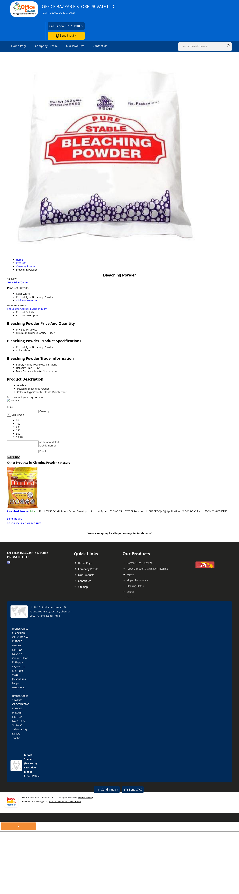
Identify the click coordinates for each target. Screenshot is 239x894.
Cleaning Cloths (135, 586)
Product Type (23, 347)
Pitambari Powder (18, 511)
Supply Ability (24, 364)
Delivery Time (24, 368)
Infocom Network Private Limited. (65, 801)
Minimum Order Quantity (31, 333)
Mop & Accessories (137, 580)
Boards (130, 591)
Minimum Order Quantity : (73, 511)
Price (19, 329)
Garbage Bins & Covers (139, 563)
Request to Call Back (19, 308)
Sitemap (83, 586)
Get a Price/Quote (17, 282)
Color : (210, 511)
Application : (180, 511)
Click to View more (26, 300)
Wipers (130, 574)
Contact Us (100, 46)
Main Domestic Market (29, 371)
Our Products (75, 46)
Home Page (19, 46)
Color (19, 350)
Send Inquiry (67, 35)
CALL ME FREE (33, 523)
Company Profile (46, 46)
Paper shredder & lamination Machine (147, 568)
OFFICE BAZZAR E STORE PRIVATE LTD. (78, 9)
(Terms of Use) (85, 797)
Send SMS (135, 790)
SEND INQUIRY (15, 523)
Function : (150, 511)
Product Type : (112, 511)
